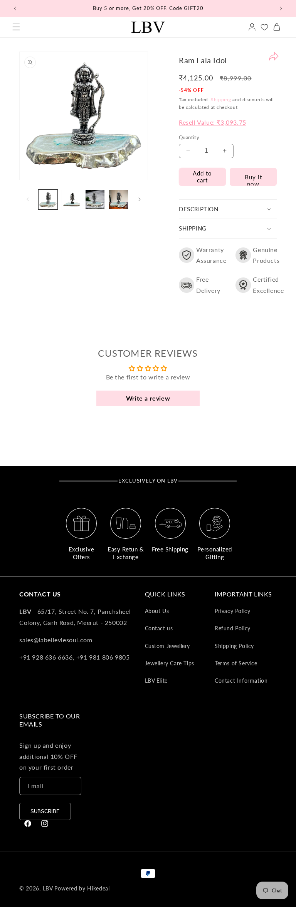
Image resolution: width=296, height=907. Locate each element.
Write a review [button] (148, 398)
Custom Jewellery (167, 646)
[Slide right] (139, 199)
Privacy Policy (232, 611)
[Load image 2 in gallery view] (71, 199)
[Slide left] (27, 199)
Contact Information (241, 680)
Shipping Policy (234, 646)
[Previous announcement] (15, 8)
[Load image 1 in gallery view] (48, 199)
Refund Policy (233, 628)
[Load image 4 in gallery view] (118, 199)
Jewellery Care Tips (169, 663)
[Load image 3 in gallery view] (95, 199)
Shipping (221, 99)
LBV (48, 888)
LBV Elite (156, 680)
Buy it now (253, 180)
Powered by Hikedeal (81, 888)
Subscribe (45, 811)
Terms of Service (236, 663)
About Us (157, 611)
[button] (16, 26)
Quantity (189, 137)
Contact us (159, 628)
